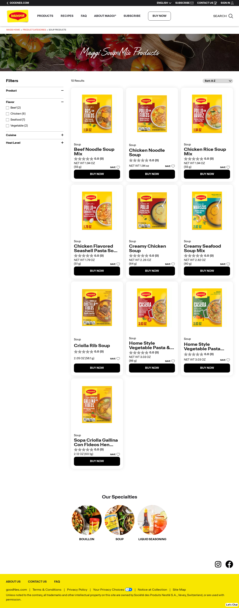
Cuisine (11, 135)
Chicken (18, 113)
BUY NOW (159, 16)
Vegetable (19, 125)
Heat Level (13, 142)
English (162, 3)
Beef (15, 107)
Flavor (10, 102)
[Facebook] (229, 564)
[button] (114, 167)
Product (11, 90)
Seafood (17, 119)
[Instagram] (220, 564)
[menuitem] (45, 16)
